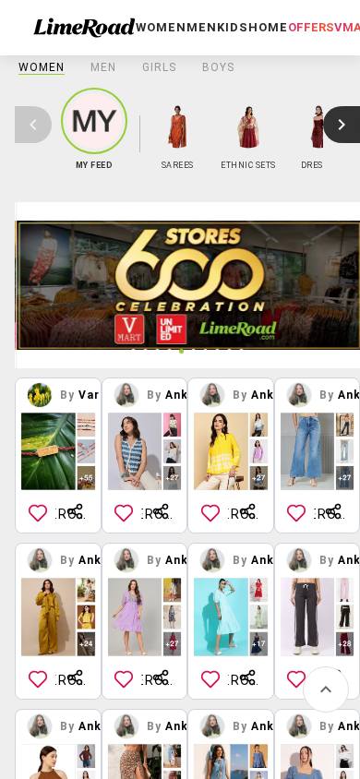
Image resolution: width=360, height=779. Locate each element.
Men (103, 67)
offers (311, 27)
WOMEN (41, 67)
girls (159, 67)
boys (218, 67)
